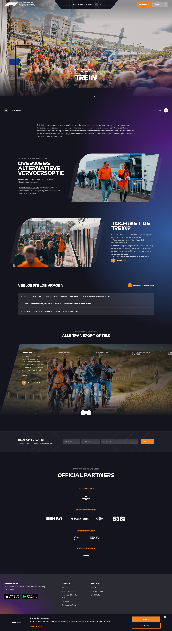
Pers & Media (95, 595)
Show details (34, 627)
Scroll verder (15, 110)
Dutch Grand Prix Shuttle (48, 133)
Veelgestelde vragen (97, 591)
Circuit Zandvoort (68, 601)
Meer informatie (34, 383)
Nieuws (89, 4)
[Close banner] (165, 617)
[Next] (88, 413)
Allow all (146, 619)
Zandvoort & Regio (69, 605)
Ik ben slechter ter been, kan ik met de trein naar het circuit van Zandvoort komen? (57, 304)
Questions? (158, 110)
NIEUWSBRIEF (144, 4)
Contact (93, 587)
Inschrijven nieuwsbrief (70, 591)
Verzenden (147, 441)
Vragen (157, 4)
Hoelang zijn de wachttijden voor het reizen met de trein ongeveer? (51, 311)
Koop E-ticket (122, 260)
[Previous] (83, 413)
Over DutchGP (77, 4)
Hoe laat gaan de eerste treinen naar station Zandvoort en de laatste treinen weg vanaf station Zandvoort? (67, 296)
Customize (145, 626)
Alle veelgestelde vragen (143, 285)
